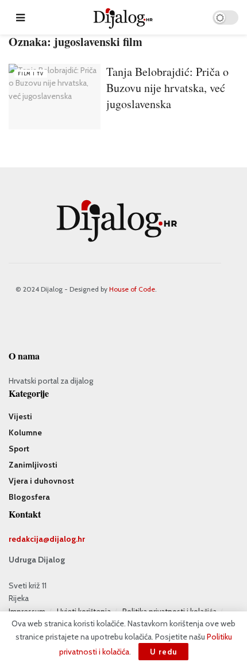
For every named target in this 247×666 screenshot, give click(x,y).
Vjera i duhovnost (41, 481)
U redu (163, 651)
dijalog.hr (67, 539)
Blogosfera (29, 497)
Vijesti (20, 416)
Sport (19, 448)
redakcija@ (29, 539)
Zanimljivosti (33, 465)
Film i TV (31, 73)
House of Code (132, 289)
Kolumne (25, 432)
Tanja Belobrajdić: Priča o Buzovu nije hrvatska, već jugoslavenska (167, 88)
